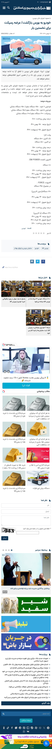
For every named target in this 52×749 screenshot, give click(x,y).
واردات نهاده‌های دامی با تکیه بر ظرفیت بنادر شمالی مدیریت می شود (25, 671)
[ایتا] (24, 728)
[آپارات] (36, 728)
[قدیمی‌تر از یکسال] (38, 289)
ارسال (5, 538)
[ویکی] (28, 732)
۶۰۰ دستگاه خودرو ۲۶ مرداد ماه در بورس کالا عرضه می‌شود (39, 300)
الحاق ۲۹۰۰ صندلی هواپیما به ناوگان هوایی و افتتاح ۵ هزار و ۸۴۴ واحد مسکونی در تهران (26, 676)
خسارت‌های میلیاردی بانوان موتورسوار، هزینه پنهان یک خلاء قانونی (25, 664)
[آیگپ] (28, 728)
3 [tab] (6, 550)
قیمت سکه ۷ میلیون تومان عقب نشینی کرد (33, 690)
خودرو (37, 248)
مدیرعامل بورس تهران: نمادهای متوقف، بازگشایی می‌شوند (28, 687)
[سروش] (20, 728)
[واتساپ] (24, 732)
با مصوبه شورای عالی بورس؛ (41, 18)
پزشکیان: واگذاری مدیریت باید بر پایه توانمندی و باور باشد (29, 588)
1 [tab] (11, 550)
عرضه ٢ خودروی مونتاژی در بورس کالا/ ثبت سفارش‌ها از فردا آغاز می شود (39, 330)
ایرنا (30, 8)
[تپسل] (3, 345)
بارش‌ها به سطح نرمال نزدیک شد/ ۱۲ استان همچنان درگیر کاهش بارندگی (26, 682)
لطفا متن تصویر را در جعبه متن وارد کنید (37, 529)
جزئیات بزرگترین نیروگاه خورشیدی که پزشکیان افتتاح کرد (29, 668)
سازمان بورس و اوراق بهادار (23, 248)
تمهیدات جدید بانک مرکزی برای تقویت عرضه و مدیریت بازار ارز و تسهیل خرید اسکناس (26, 659)
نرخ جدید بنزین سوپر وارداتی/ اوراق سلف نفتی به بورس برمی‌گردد (26, 697)
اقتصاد (29, 228)
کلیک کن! (26, 385)
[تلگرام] (48, 728)
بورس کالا (45, 248)
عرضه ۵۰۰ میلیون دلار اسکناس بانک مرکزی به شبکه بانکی (29, 693)
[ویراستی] (16, 728)
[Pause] (4, 371)
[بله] (32, 728)
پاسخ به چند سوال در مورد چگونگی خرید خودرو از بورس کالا (14, 300)
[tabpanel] (26, 574)
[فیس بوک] (12, 728)
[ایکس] (44, 728)
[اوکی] (4, 728)
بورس (23, 228)
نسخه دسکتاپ (26, 720)
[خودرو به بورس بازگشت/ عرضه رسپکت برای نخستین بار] (26, 52)
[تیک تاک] (8, 728)
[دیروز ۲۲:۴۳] (26, 569)
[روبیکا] (40, 728)
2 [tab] (9, 550)
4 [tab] (3, 550)
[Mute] (8, 371)
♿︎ (46, 743)
